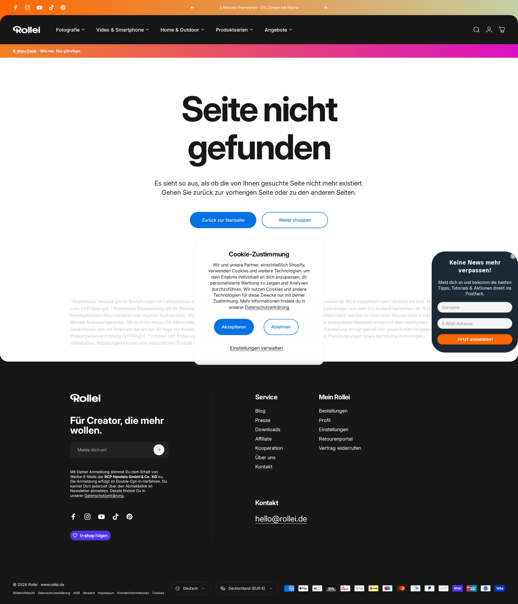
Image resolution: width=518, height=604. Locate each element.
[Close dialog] (513, 256)
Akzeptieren (234, 327)
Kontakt (263, 466)
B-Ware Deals (25, 51)
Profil (324, 420)
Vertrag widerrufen (340, 448)
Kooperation (269, 448)
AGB (76, 593)
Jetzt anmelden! (475, 339)
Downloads (267, 429)
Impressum (106, 593)
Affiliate (263, 439)
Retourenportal (336, 439)
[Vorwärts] (325, 7)
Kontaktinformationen (133, 593)
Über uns (265, 457)
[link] (281, 519)
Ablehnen (281, 327)
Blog (260, 411)
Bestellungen (333, 411)
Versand (89, 593)
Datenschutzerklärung (267, 307)
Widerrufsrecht (24, 593)
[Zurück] (193, 7)
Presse (262, 420)
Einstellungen (333, 429)
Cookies (158, 593)
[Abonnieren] (159, 449)
